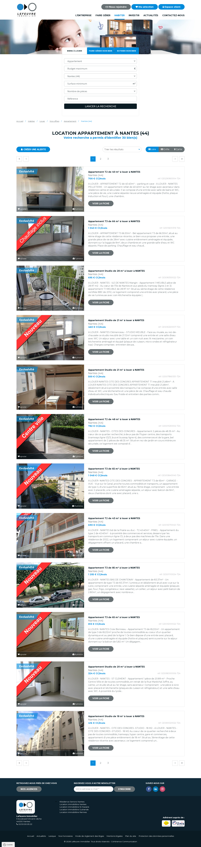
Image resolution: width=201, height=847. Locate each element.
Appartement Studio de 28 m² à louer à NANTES (116, 271)
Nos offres (54, 121)
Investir (134, 15)
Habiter (119, 15)
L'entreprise (83, 15)
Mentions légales (115, 836)
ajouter (23, 209)
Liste (153, 149)
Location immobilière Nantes (72, 804)
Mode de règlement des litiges (89, 836)
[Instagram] (162, 789)
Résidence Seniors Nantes (71, 802)
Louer (42, 121)
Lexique (52, 836)
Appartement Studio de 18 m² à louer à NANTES (116, 716)
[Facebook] (149, 789)
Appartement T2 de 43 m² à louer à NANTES (114, 518)
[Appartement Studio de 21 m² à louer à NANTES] (50, 337)
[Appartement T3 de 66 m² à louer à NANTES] (50, 238)
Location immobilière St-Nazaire (74, 807)
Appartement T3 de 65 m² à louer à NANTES (114, 468)
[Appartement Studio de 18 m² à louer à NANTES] (50, 733)
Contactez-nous (173, 15)
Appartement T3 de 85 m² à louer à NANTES (114, 567)
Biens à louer (74, 51)
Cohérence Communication (124, 841)
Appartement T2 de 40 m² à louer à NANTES (114, 172)
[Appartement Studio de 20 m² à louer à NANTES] (50, 684)
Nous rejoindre (117, 7)
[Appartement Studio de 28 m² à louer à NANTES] (50, 288)
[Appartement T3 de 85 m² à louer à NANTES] (50, 585)
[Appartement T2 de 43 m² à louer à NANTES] (50, 535)
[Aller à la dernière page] (182, 159)
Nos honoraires (65, 836)
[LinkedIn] (155, 789)
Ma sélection (146, 7)
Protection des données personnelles (156, 836)
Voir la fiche (100, 203)
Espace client (172, 7)
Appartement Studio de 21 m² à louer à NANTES (116, 320)
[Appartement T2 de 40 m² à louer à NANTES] (50, 189)
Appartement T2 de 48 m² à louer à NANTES (114, 419)
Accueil (19, 121)
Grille (166, 149)
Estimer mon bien (126, 51)
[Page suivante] (175, 159)
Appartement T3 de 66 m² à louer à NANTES (114, 221)
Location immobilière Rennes (73, 812)
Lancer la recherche (100, 106)
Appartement (70, 121)
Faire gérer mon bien (100, 51)
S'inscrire (124, 789)
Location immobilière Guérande (74, 809)
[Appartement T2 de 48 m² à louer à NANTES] (50, 436)
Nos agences (29, 789)
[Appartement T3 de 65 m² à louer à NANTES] (50, 486)
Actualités (150, 15)
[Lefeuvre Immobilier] (26, 9)
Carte (178, 149)
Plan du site (130, 836)
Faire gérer (103, 15)
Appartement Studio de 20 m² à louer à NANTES (116, 666)
